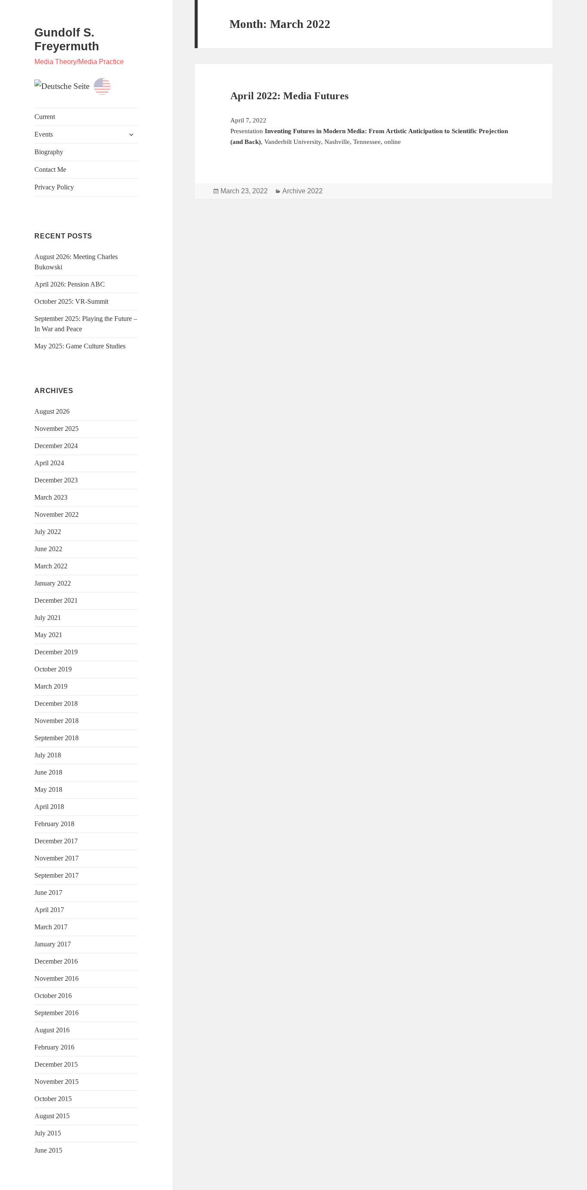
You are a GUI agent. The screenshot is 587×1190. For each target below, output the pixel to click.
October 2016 (53, 995)
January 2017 (52, 944)
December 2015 (56, 1064)
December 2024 (56, 445)
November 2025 (56, 428)
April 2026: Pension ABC (69, 284)
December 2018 (56, 703)
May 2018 (48, 789)
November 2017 (56, 858)
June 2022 (48, 548)
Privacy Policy (54, 187)
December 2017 (56, 841)
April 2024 (49, 463)
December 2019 (56, 652)
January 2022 (52, 583)
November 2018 (56, 720)
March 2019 (50, 686)
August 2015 (52, 1116)
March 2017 (50, 927)
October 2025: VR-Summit (71, 301)
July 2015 (47, 1133)
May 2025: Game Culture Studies (79, 346)
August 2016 (52, 1030)
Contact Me (50, 169)
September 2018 (56, 737)
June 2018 (48, 772)
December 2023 (56, 480)
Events (43, 134)
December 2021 (56, 600)
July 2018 (47, 755)
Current (44, 116)
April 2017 (49, 909)
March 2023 (50, 497)
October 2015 (53, 1098)
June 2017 (48, 892)
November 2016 (56, 978)
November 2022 (56, 514)
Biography (48, 152)
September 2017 (56, 875)
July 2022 (47, 531)
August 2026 (52, 411)
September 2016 (56, 1012)
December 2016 (56, 961)
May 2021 (48, 634)
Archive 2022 (302, 191)
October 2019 (53, 669)
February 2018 (54, 823)
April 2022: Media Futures (289, 95)
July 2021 (47, 617)
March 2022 (50, 566)
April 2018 (49, 806)
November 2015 (56, 1081)
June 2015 (48, 1150)
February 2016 (54, 1047)
